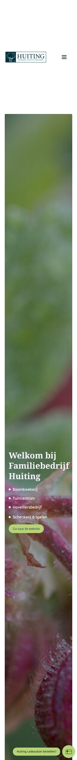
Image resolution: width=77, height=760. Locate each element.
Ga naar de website (26, 529)
